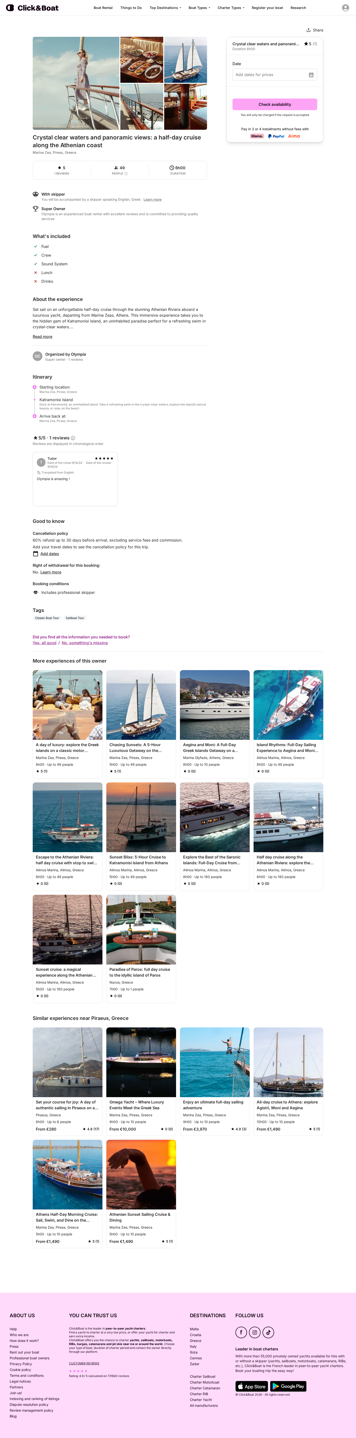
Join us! (16, 1393)
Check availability (275, 104)
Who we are (19, 1335)
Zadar (194, 1364)
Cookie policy (20, 1370)
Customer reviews (84, 1363)
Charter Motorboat (204, 1382)
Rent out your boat (24, 1352)
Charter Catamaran (205, 1388)
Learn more (50, 572)
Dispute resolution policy (29, 1404)
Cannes (196, 1358)
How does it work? (24, 1341)
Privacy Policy (21, 1364)
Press (14, 1346)
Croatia (195, 1335)
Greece (195, 1341)
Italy (193, 1346)
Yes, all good (44, 642)
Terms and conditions (27, 1375)
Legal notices (20, 1381)
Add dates (49, 553)
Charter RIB (199, 1394)
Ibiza (194, 1352)
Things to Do (131, 8)
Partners (16, 1387)
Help (13, 1329)
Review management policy (31, 1410)
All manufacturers (204, 1405)
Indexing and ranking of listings (34, 1399)
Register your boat (267, 8)
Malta (194, 1329)
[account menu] (345, 7)
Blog (13, 1416)
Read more (42, 336)
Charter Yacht (201, 1400)
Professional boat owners (29, 1358)
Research (298, 8)
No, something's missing (85, 642)
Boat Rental (103, 8)
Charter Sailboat (203, 1376)
